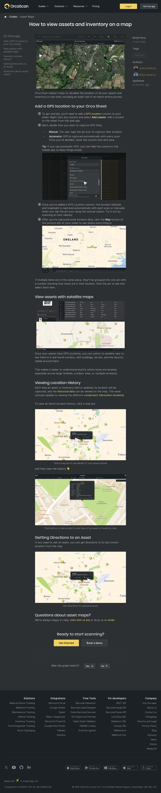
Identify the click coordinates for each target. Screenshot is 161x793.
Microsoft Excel (57, 703)
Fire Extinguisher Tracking (21, 725)
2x (122, 37)
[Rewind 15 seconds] (88, 36)
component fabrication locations (104, 395)
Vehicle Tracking (26, 716)
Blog (154, 730)
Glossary (152, 735)
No (102, 666)
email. (111, 620)
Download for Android (92, 768)
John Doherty (147, 68)
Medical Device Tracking (22, 703)
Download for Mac (130, 768)
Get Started (66, 643)
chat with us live (80, 620)
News (154, 739)
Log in (128, 6)
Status (153, 744)
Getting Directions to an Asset (14, 65)
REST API (121, 703)
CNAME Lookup (88, 725)
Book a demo (95, 643)
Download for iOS (73, 768)
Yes (87, 666)
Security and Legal (147, 721)
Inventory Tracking (25, 721)
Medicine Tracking (25, 707)
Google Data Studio (54, 725)
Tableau (61, 730)
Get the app (149, 6)
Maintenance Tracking (23, 712)
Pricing (95, 6)
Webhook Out (119, 735)
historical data (66, 391)
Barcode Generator (86, 703)
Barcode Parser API (116, 712)
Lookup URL (120, 725)
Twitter (6, 767)
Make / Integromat (55, 716)
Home (10, 6)
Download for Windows (111, 768)
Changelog (151, 716)
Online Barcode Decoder (83, 712)
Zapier (62, 712)
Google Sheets (57, 707)
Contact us (151, 712)
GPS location (93, 113)
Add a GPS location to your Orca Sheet (15, 43)
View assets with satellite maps (12, 50)
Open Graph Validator (84, 721)
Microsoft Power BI (55, 721)
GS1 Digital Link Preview (83, 716)
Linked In (29, 767)
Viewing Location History (12, 58)
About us (152, 707)
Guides (41, 6)
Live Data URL (119, 716)
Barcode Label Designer (83, 707)
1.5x (115, 37)
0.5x (101, 37)
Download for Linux (149, 768)
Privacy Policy (149, 725)
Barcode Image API (116, 707)
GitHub (21, 767)
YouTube (14, 767)
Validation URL (118, 721)
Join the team (149, 703)
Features (139, 54)
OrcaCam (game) (87, 730)
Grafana (61, 735)
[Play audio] (38, 36)
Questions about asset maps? (15, 73)
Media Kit (152, 748)
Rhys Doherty (147, 74)
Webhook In (120, 730)
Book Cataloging (26, 730)
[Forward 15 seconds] (94, 36)
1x (108, 37)
